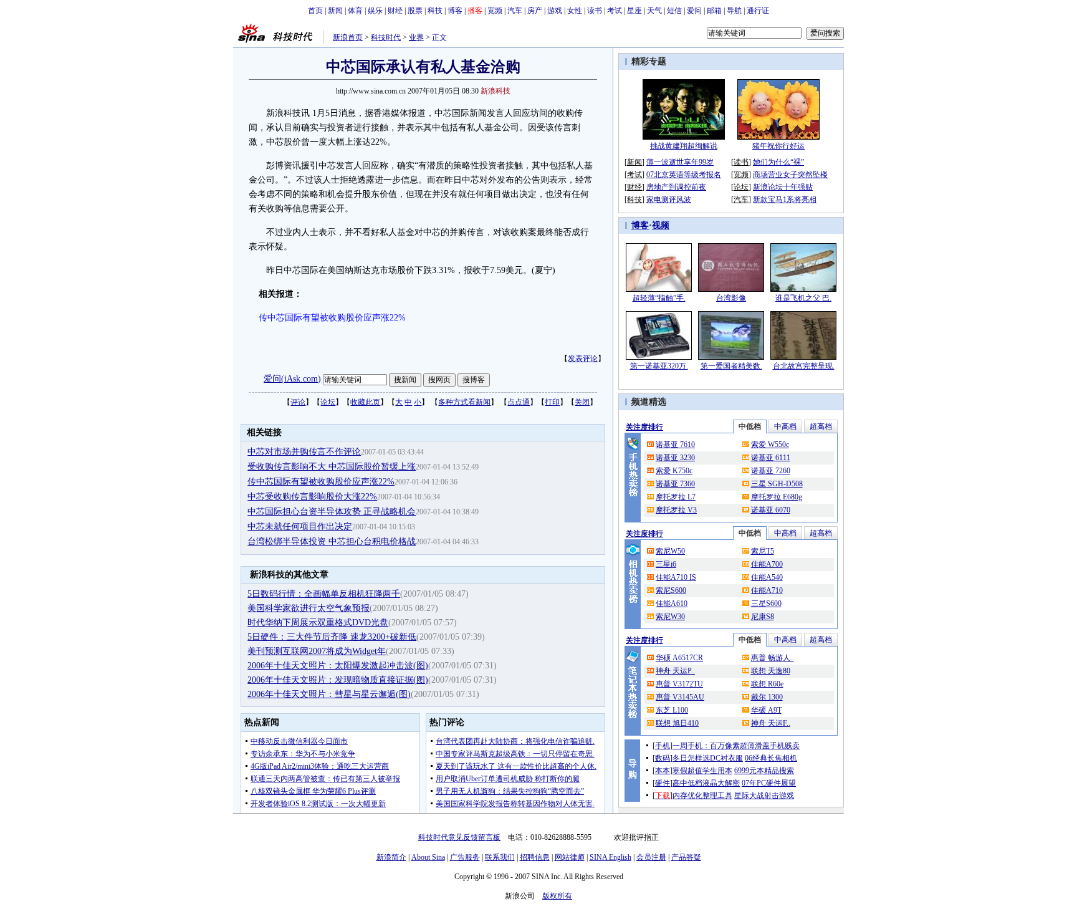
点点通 (518, 402)
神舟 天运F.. (770, 723)
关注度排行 (644, 427)
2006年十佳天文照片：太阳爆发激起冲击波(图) (337, 665)
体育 (355, 10)
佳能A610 (671, 603)
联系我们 (500, 857)
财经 (395, 10)
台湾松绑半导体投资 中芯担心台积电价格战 (331, 541)
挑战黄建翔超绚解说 (683, 146)
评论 (297, 402)
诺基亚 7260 (770, 470)
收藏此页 (365, 402)
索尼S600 (671, 590)
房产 (534, 10)
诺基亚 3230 (675, 457)
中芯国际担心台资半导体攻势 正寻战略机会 (331, 511)
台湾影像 (731, 298)
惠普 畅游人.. (772, 657)
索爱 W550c (770, 444)
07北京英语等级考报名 (683, 174)
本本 (662, 770)
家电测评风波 (668, 199)
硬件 (662, 783)
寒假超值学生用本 (702, 770)
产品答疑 (686, 857)
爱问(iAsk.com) (292, 378)
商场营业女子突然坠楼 (790, 174)
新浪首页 (348, 37)
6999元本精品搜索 (764, 770)
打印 (552, 402)
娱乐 (375, 10)
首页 (315, 10)
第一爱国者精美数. (731, 366)
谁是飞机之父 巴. (803, 298)
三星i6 (666, 564)
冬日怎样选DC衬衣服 (708, 758)
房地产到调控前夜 (676, 187)
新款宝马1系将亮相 (784, 199)
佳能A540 (767, 577)
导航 (734, 10)
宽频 (494, 10)
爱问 (694, 10)
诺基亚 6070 (770, 510)
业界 (416, 37)
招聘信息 (535, 857)
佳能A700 (767, 564)
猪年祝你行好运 (778, 146)
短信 (674, 10)
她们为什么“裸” (778, 162)
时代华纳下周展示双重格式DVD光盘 (317, 622)
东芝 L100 (672, 710)
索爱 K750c (674, 470)
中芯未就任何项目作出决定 (299, 526)
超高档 (821, 426)
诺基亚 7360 (675, 483)
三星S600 (766, 603)
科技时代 (386, 37)
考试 (614, 10)
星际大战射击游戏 (764, 795)
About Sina (428, 857)
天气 (654, 10)
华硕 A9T (766, 710)
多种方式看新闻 (464, 402)
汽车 (514, 10)
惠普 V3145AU (680, 697)
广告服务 (465, 857)
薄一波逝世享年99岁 (680, 162)
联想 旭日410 (677, 723)
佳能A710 (767, 590)
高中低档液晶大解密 (706, 783)
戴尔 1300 (767, 697)
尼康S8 (762, 616)
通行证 (758, 10)
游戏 (554, 10)
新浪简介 (391, 857)
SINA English (610, 857)
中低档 (750, 426)
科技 (435, 10)
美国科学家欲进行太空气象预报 (308, 608)
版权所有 (557, 896)
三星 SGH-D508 (777, 483)
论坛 (327, 402)
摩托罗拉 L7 (676, 497)
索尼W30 (670, 616)
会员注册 (651, 857)
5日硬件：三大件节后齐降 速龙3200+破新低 (331, 637)
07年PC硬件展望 (769, 783)
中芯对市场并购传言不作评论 (304, 451)
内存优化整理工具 (702, 795)
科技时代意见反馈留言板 (459, 837)
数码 (662, 758)
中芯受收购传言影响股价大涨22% (312, 496)
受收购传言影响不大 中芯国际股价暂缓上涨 (331, 466)
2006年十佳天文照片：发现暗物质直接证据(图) (337, 680)
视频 (660, 225)
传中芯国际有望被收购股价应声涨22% (321, 481)
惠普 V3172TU (679, 684)
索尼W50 (670, 551)
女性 (574, 10)
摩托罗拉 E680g (776, 497)
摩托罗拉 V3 (676, 510)
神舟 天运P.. (675, 670)
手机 (662, 745)
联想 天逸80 (770, 670)
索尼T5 (762, 551)
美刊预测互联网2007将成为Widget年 (316, 651)
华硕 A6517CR (679, 657)
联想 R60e (767, 684)
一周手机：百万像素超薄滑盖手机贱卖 (736, 745)
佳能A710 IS (676, 577)
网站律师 (570, 857)
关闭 (582, 402)
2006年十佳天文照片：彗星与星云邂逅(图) (329, 694)
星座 (634, 10)
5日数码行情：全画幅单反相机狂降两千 (323, 594)
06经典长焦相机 (771, 758)
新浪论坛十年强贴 (783, 187)
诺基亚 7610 (675, 444)
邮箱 (714, 10)
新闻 (335, 10)
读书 (594, 10)
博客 (455, 10)
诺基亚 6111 (770, 457)
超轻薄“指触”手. (659, 298)
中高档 (785, 426)
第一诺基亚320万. (659, 366)
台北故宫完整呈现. (804, 366)
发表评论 (583, 358)
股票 (415, 10)
